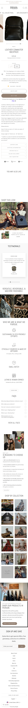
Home (13, 46)
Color (14, 63)
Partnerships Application (14, 680)
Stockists (14, 675)
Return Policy (14, 150)
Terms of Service (14, 688)
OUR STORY (19, 382)
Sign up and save (14, 695)
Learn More (14, 390)
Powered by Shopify (14, 706)
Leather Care (14, 144)
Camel (11, 66)
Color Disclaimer (14, 153)
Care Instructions (14, 673)
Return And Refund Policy (14, 685)
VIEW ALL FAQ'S (14, 423)
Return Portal (14, 653)
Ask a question (14, 156)
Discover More (6, 490)
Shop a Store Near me (10, 623)
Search (13, 658)
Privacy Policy (14, 690)
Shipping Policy (14, 683)
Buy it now (14, 95)
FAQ (14, 668)
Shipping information (14, 147)
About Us (14, 663)
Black (17, 66)
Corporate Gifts (14, 665)
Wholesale (14, 678)
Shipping (9, 58)
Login (14, 655)
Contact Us (14, 670)
